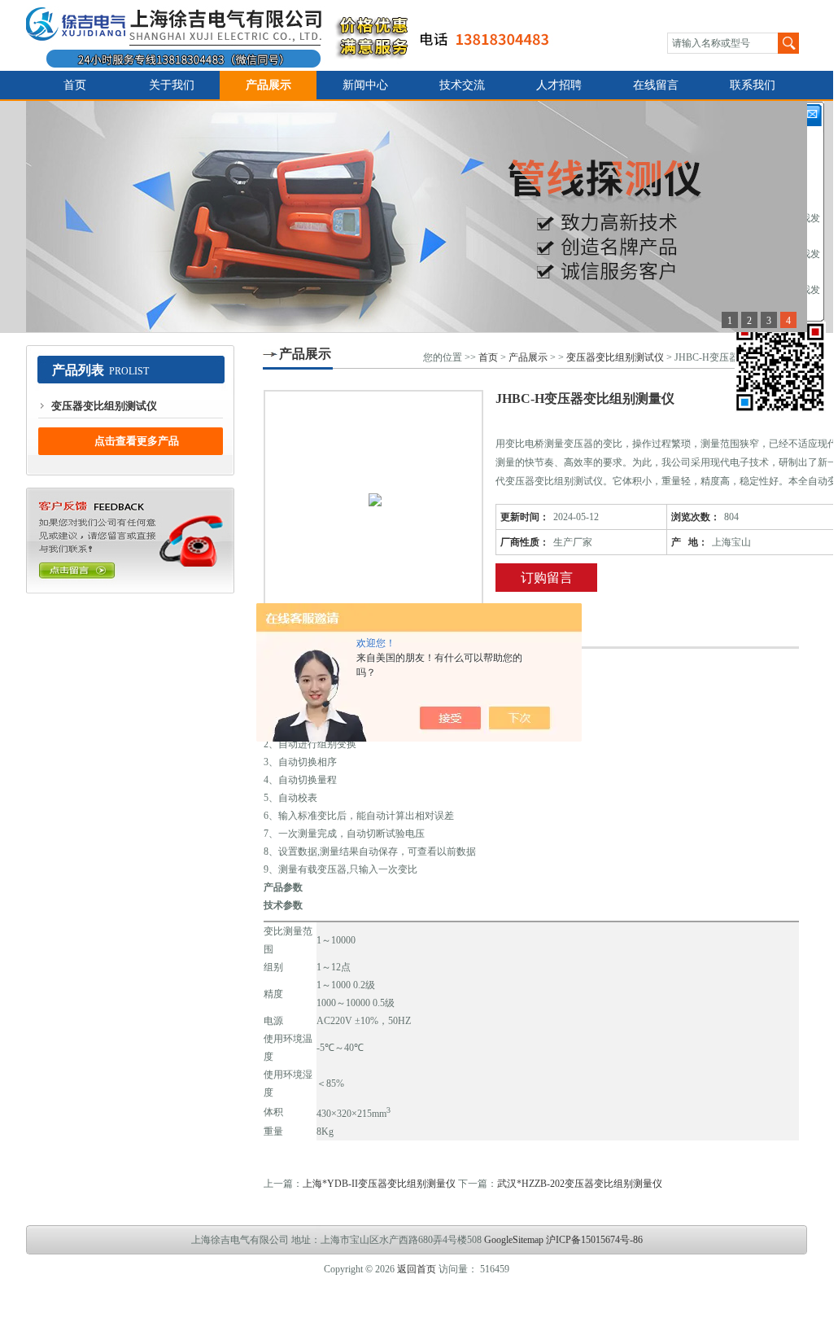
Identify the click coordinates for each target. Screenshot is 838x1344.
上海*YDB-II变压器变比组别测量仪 (379, 1183)
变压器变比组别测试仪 (104, 406)
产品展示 (268, 85)
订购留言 (547, 577)
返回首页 (416, 1269)
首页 (74, 85)
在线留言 (656, 85)
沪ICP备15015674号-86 (594, 1239)
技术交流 (462, 85)
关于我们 (171, 85)
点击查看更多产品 (136, 441)
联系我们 (752, 85)
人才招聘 (559, 85)
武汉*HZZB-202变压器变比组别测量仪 (579, 1183)
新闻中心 (365, 85)
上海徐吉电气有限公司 (297, 35)
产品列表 (78, 370)
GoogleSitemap (513, 1239)
